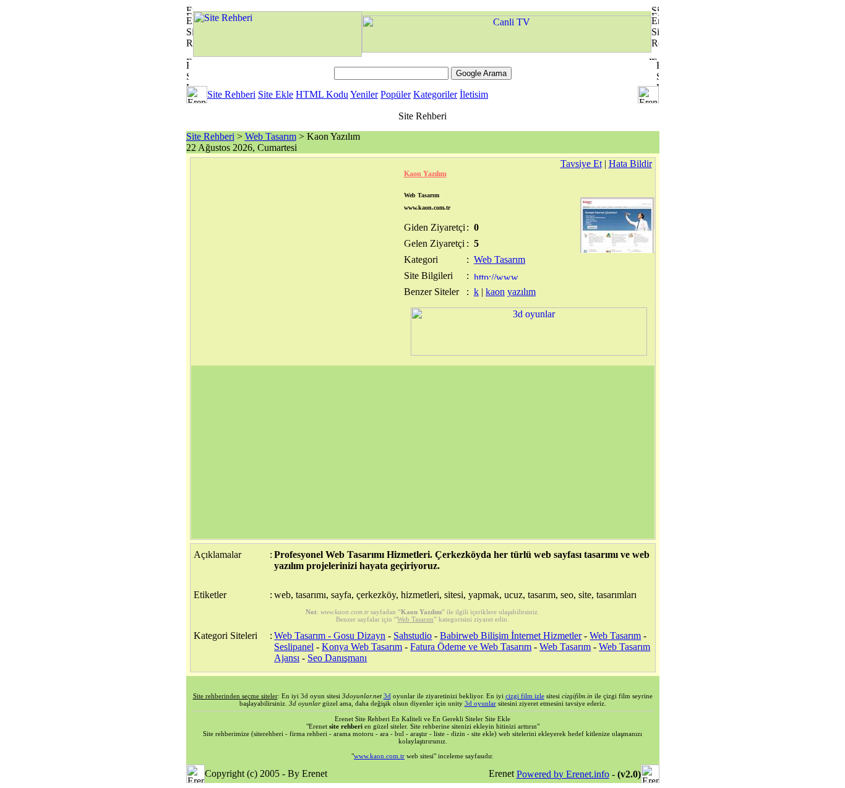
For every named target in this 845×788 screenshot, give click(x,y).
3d (387, 696)
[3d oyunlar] (529, 352)
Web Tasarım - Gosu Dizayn (329, 635)
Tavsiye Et (581, 163)
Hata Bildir (630, 163)
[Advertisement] (422, 452)
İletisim (474, 94)
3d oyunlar (480, 703)
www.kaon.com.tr (379, 756)
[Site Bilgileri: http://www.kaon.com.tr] (497, 276)
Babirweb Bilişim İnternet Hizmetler (510, 635)
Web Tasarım (270, 136)
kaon (495, 291)
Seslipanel (294, 646)
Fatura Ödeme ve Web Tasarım (470, 646)
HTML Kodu (322, 94)
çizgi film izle (524, 696)
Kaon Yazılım (425, 173)
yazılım (521, 291)
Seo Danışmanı (337, 658)
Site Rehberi (231, 94)
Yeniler (364, 94)
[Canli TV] (506, 49)
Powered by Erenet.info (563, 774)
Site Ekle (275, 94)
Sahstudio (412, 635)
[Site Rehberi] (277, 53)
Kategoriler (435, 94)
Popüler (395, 94)
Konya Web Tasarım (362, 646)
